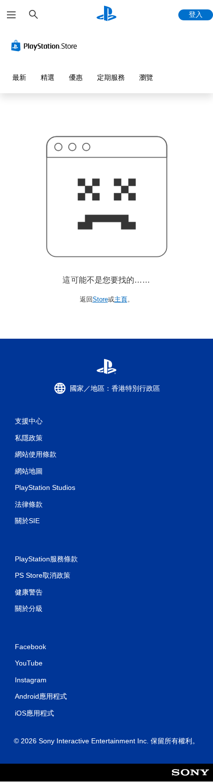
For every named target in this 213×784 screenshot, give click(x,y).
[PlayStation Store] (46, 46)
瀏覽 (146, 77)
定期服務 (111, 77)
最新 (19, 77)
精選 (47, 77)
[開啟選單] (11, 15)
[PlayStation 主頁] (106, 14)
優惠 (76, 77)
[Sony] (190, 779)
